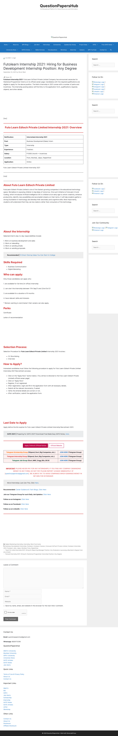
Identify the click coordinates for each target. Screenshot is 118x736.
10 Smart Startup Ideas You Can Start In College (37, 255)
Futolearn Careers (39, 546)
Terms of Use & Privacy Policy (13, 674)
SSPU (5, 693)
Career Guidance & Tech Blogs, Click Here (31, 489)
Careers (82, 50)
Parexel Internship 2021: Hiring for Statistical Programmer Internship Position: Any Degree (33, 554)
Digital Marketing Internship (14, 544)
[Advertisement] (59, 23)
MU (4, 690)
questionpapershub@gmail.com (16, 473)
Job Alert (37, 44)
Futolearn (30, 546)
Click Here (47, 494)
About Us (16, 44)
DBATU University (9, 651)
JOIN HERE (64, 452)
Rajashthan (34, 548)
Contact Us (103, 50)
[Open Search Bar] (110, 49)
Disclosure (7, 723)
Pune (29, 548)
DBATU (5, 688)
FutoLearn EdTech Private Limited (56, 546)
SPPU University (9, 655)
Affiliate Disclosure (9, 726)
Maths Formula (40, 50)
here (67, 434)
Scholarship (57, 44)
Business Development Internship (15, 546)
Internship (26, 544)
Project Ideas (83, 44)
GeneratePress (71, 733)
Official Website (56, 445)
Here (36, 483)
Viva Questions (52, 50)
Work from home (35, 544)
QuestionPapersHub (59, 5)
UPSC (94, 44)
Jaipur (19, 548)
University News (11, 50)
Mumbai (24, 548)
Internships (46, 44)
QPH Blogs (25, 44)
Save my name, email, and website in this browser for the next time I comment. (34, 606)
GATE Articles (26, 50)
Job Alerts (7, 665)
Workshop (64, 50)
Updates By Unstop (70, 44)
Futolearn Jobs (11, 548)
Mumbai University (9, 653)
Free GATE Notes (107, 44)
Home (6, 44)
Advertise (73, 50)
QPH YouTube (92, 50)
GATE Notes (7, 663)
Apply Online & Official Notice (35, 445)
